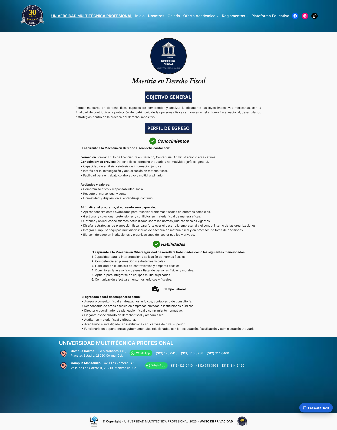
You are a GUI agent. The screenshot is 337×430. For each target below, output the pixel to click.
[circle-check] (152, 141)
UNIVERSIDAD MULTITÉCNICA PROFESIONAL (91, 16)
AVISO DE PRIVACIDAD (216, 421)
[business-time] (155, 289)
